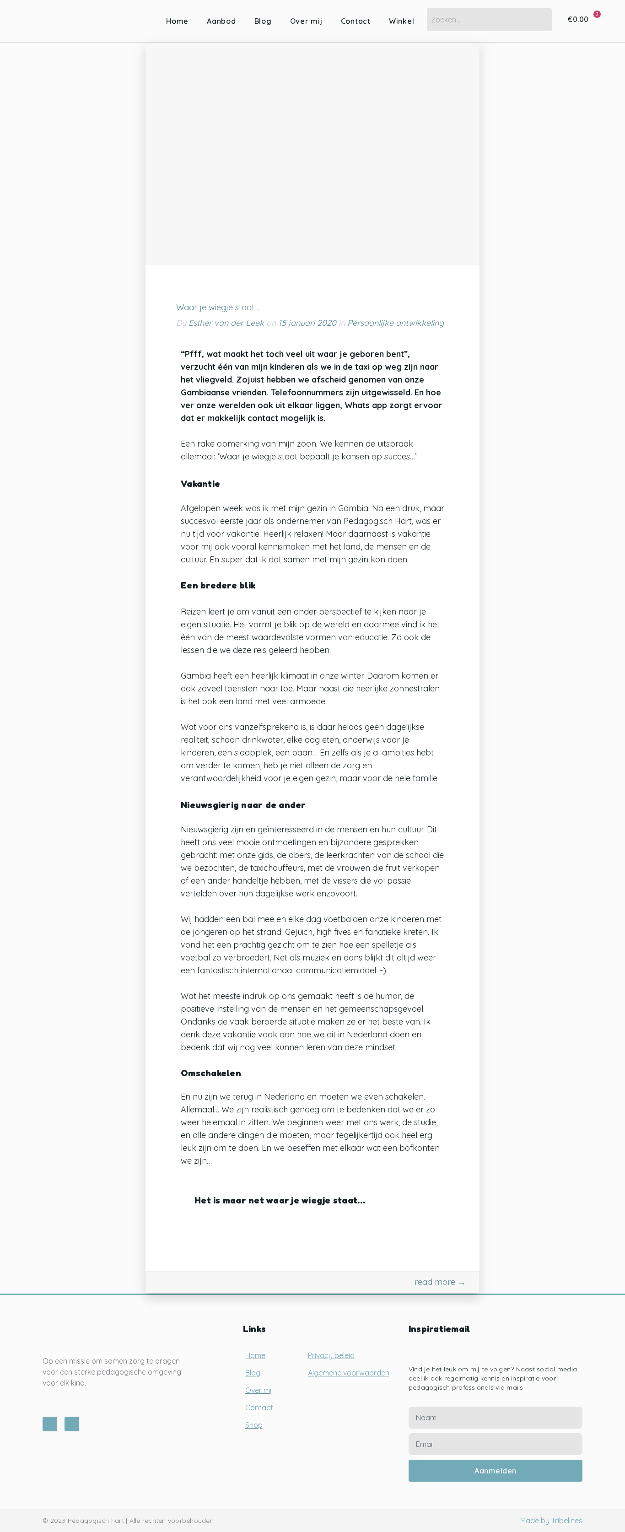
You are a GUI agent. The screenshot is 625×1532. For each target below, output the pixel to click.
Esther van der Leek (226, 323)
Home (177, 21)
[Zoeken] (538, 20)
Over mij (306, 21)
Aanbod (221, 21)
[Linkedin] (72, 1424)
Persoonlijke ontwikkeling (395, 323)
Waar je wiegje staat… (217, 307)
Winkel (402, 21)
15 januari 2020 (308, 323)
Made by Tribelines (551, 1520)
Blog (263, 21)
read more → (440, 1282)
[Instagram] (50, 1424)
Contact (356, 21)
